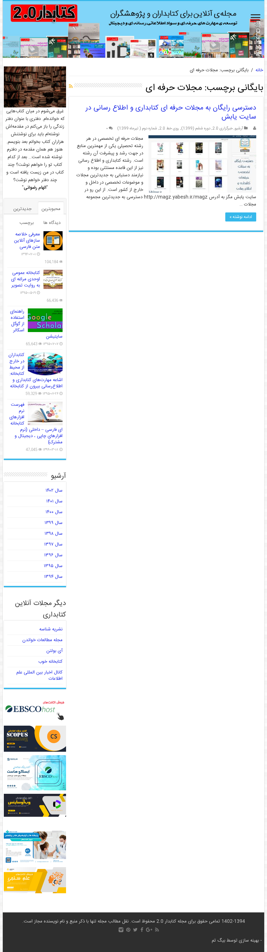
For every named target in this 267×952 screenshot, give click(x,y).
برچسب (26, 223)
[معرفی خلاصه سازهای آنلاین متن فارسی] (53, 240)
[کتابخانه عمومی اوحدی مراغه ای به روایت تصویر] (53, 279)
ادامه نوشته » (240, 216)
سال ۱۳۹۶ (53, 555)
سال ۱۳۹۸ (53, 534)
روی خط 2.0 (169, 128)
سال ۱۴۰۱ (54, 501)
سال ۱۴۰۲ (54, 490)
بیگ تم (218, 940)
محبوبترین (50, 209)
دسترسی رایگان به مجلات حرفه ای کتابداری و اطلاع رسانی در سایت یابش (171, 112)
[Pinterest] (128, 930)
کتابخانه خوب (50, 661)
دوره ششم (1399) (195, 128)
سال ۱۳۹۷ (53, 544)
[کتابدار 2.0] (134, 29)
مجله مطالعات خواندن (42, 640)
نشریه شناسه (51, 629)
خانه (259, 70)
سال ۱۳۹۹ (53, 523)
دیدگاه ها (51, 223)
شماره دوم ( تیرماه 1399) (137, 128)
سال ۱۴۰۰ (54, 512)
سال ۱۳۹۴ (53, 577)
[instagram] (121, 930)
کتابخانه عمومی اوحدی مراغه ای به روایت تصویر (25, 279)
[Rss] (157, 930)
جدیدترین (22, 209)
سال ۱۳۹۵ (53, 566)
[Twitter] (135, 930)
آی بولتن (54, 651)
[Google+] (149, 930)
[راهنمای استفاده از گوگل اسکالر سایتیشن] (45, 320)
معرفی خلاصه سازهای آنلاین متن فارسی (27, 241)
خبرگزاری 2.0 (222, 128)
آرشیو (239, 128)
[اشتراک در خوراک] (71, 87)
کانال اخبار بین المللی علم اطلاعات (39, 676)
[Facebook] (142, 930)
